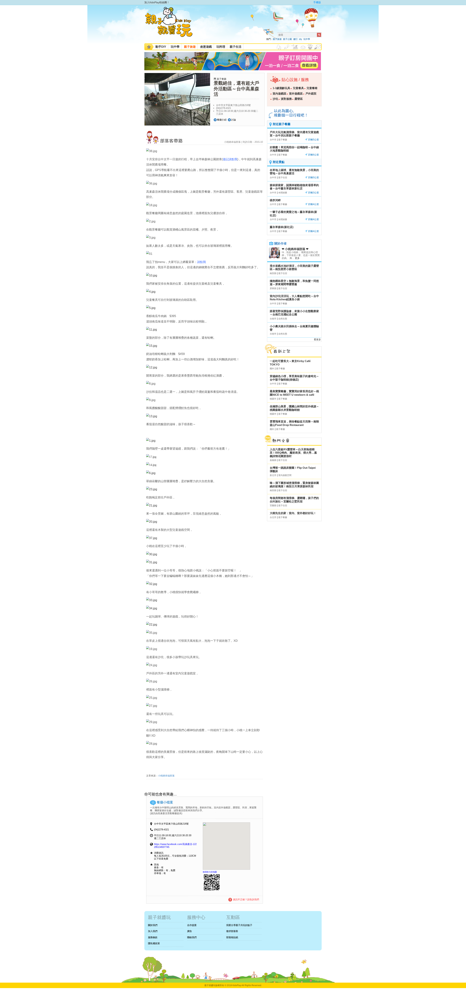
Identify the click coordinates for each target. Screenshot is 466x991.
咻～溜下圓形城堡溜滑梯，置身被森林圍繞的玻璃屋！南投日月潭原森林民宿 (294, 484)
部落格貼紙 (232, 937)
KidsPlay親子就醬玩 (171, 25)
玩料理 (220, 46)
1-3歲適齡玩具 (281, 88)
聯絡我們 (192, 937)
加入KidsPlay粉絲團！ (156, 2)
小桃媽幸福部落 (166, 775)
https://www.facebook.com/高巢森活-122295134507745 (175, 845)
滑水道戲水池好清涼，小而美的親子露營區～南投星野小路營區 (294, 267)
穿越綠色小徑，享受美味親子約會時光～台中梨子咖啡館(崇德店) (294, 378)
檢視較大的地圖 (210, 872)
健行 (295, 39)
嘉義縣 (273, 460)
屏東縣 (273, 288)
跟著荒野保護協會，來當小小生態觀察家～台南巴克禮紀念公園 (294, 313)
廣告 (189, 931)
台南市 (273, 318)
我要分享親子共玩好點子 (239, 925)
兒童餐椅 (312, 88)
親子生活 (235, 46)
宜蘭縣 (273, 505)
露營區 (299, 98)
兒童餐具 (298, 88)
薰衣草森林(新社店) (281, 227)
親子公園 (287, 39)
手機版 (317, 2)
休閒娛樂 (282, 192)
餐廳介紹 (221, 119)
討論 (233, 119)
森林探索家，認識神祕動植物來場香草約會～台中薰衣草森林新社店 (294, 187)
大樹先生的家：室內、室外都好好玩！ (293, 513)
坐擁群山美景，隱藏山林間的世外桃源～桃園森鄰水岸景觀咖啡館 (294, 408)
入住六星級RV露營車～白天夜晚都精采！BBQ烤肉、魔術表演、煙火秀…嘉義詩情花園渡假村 (293, 453)
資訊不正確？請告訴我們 (246, 899)
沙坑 (275, 98)
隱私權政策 (154, 943)
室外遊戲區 (296, 93)
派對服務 (286, 98)
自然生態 (282, 318)
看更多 (317, 339)
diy (300, 39)
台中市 (273, 139)
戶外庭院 (310, 93)
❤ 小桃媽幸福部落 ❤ (295, 249)
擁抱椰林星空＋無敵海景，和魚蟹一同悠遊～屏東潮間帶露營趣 (294, 282)
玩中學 (306, 39)
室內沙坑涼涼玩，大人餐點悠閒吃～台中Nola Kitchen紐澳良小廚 (294, 297)
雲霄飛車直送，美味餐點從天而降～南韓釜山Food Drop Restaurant (294, 423)
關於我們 (152, 925)
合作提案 (192, 925)
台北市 (273, 517)
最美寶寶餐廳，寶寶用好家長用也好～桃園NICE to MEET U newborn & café (294, 393)
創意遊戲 (206, 46)
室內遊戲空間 (284, 475)
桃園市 (273, 399)
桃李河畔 (275, 200)
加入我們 (152, 931)
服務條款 (152, 937)
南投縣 (273, 273)
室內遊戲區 (279, 93)
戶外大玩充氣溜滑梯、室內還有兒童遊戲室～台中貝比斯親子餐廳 (294, 134)
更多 (297, 258)
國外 (272, 368)
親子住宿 (282, 177)
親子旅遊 (277, 39)
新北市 (273, 475)
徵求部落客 (232, 931)
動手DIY (160, 46)
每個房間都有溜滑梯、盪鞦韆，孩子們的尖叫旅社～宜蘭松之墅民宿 (294, 499)
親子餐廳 (221, 79)
